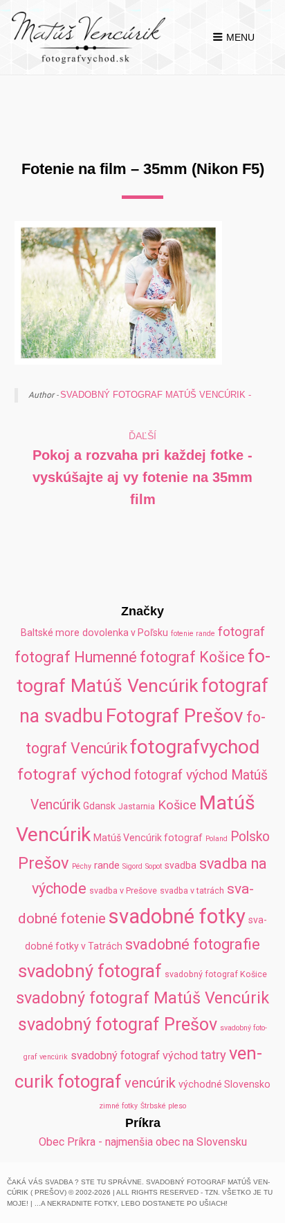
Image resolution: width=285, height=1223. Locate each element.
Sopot (153, 866)
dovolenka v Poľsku (125, 632)
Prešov (43, 863)
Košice (177, 805)
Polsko (250, 837)
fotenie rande (193, 633)
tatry (213, 1055)
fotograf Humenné (76, 657)
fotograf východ (74, 774)
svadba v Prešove (123, 890)
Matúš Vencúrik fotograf (148, 837)
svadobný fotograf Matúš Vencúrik (142, 998)
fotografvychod (194, 746)
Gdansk (99, 805)
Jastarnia (136, 806)
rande (107, 865)
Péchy (81, 866)
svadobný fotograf (90, 971)
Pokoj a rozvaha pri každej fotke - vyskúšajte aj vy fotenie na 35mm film (142, 477)
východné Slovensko (224, 1084)
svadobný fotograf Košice (216, 974)
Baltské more (50, 632)
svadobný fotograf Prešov (117, 1024)
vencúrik (150, 1083)
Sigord (132, 866)
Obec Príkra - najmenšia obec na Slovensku (143, 1141)
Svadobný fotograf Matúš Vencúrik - (155, 394)
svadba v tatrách (192, 890)
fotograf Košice (192, 657)
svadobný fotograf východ (134, 1055)
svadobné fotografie (192, 944)
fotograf (241, 631)
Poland (216, 838)
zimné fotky (118, 1105)
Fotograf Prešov (174, 715)
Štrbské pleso (163, 1105)
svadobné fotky (177, 916)
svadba (180, 865)
